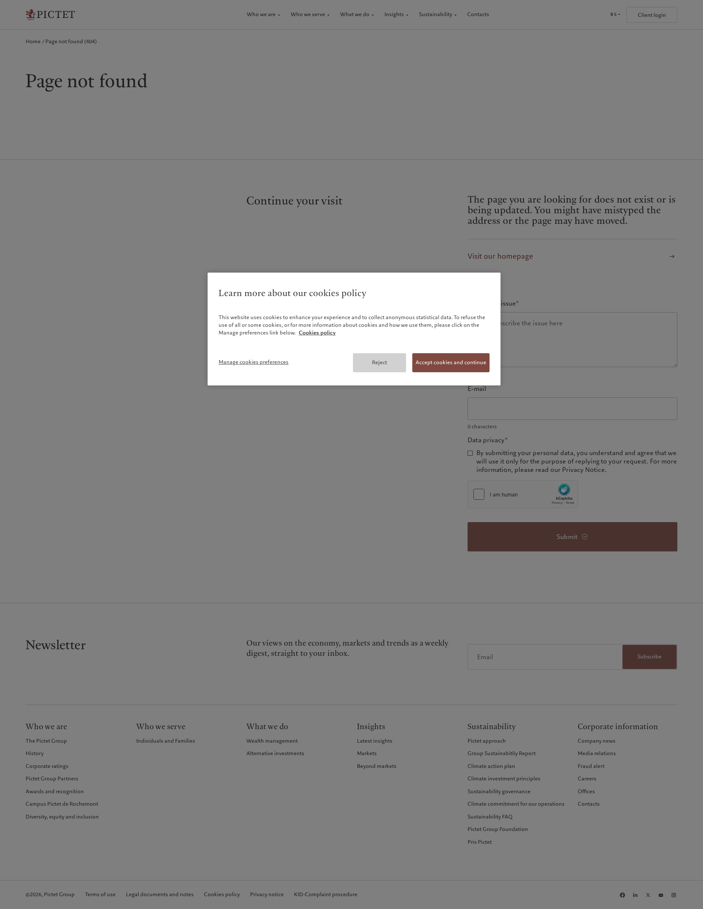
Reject (379, 362)
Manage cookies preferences (254, 362)
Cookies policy (317, 332)
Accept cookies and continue (451, 362)
